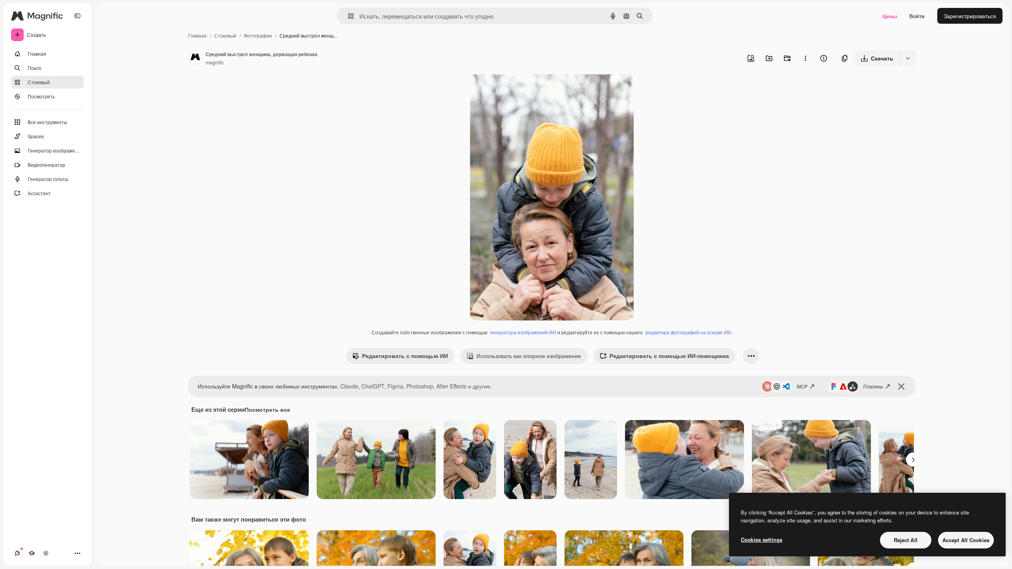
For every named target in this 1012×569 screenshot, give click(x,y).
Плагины (873, 386)
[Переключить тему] (46, 553)
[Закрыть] (901, 386)
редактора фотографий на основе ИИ (688, 332)
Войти (917, 16)
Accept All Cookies (965, 540)
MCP (802, 386)
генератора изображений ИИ (523, 332)
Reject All (906, 540)
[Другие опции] (805, 58)
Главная (197, 35)
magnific (215, 62)
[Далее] (913, 459)
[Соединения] (17, 553)
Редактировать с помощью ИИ (405, 356)
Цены (889, 16)
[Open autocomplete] (348, 16)
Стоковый (225, 35)
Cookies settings (761, 539)
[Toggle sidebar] (77, 15)
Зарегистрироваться (970, 16)
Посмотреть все (267, 409)
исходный (523, 89)
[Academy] (31, 553)
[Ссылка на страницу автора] (195, 58)
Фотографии (258, 35)
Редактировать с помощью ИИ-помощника (669, 356)
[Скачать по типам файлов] (908, 58)
